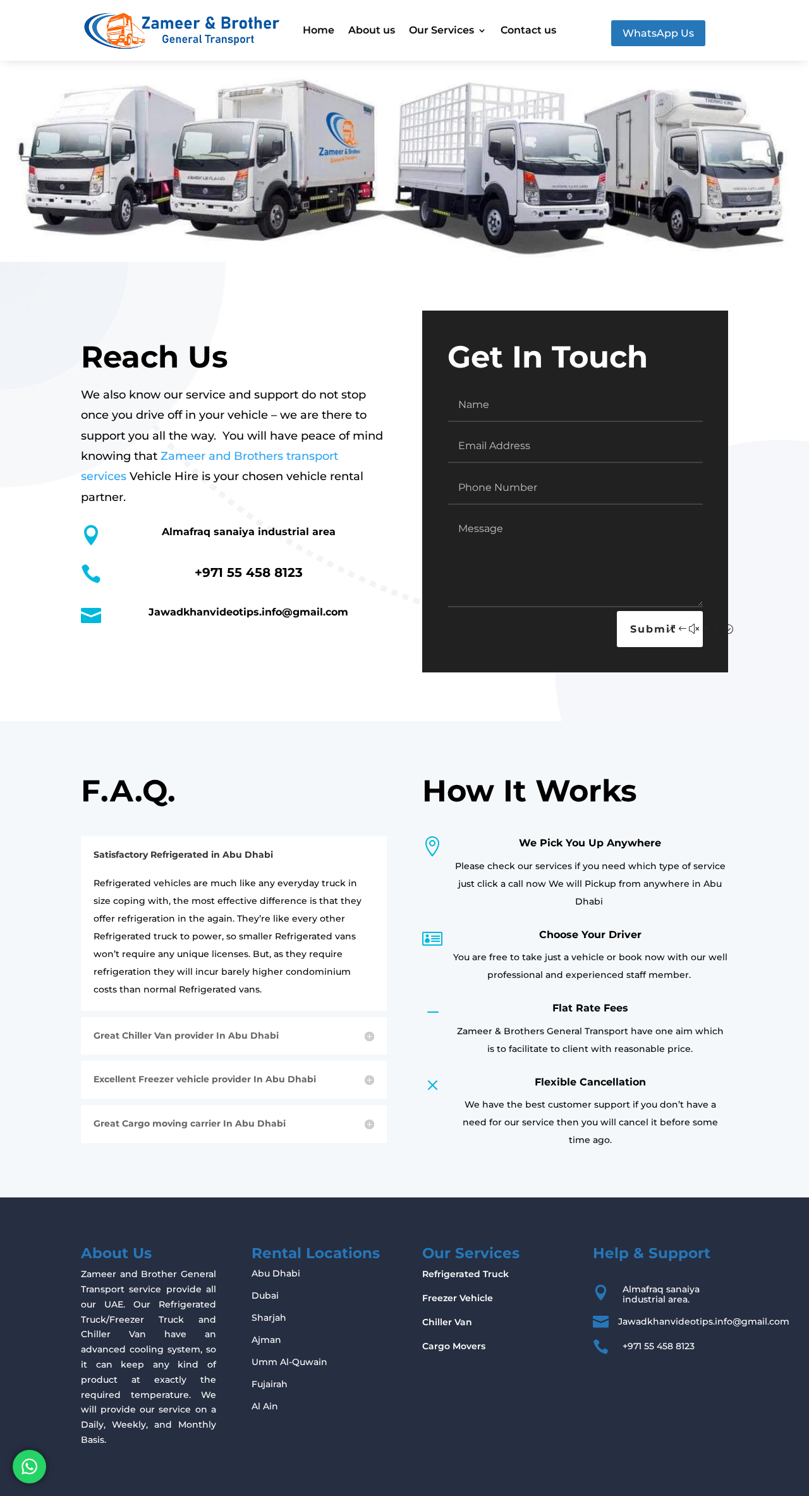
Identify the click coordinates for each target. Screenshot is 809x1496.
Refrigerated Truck (465, 1274)
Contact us (528, 30)
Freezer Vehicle (457, 1298)
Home (318, 30)
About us (371, 30)
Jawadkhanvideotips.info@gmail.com (248, 612)
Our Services (441, 30)
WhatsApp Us (658, 33)
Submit (653, 629)
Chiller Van (447, 1322)
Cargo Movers (453, 1346)
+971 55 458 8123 (249, 572)
